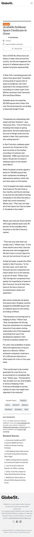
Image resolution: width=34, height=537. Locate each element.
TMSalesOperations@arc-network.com (15, 427)
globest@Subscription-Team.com (20, 518)
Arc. (14, 530)
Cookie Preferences (24, 532)
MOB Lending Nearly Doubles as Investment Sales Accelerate (16, 461)
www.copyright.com (23, 423)
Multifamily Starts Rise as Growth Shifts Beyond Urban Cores (15, 480)
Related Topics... (11, 400)
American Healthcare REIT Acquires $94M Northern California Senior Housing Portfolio (15, 444)
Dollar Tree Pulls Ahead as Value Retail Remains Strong (15, 473)
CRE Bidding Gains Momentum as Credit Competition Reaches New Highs (16, 453)
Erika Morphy (14, 37)
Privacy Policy (13, 532)
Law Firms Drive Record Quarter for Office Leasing (14, 467)
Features (6, 24)
